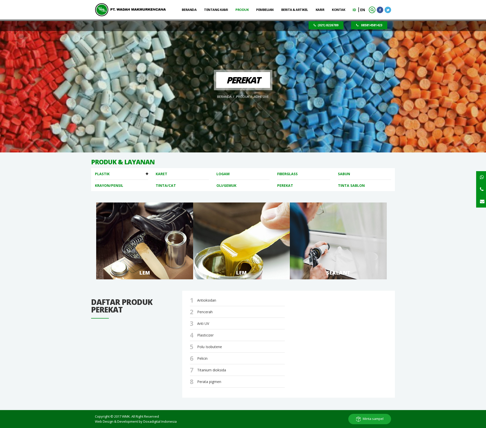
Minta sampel (373, 418)
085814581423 (371, 25)
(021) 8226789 (328, 25)
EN (362, 9)
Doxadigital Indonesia (160, 421)
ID (355, 9)
